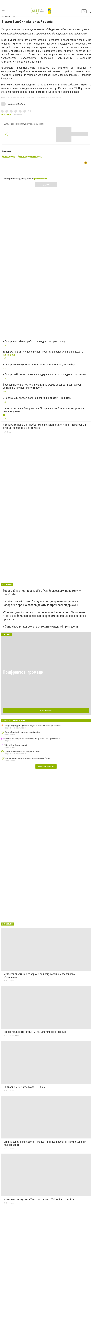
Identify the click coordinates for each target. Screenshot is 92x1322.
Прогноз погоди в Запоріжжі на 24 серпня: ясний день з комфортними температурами (43, 410)
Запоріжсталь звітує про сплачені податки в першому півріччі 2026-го (43, 351)
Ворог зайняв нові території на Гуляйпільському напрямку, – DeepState (42, 592)
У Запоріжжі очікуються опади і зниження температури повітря (39, 364)
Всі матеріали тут (46, 710)
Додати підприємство (46, 766)
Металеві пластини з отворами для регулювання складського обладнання (39, 975)
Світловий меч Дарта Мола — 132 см (24, 1087)
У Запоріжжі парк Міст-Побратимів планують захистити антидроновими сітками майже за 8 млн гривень (44, 426)
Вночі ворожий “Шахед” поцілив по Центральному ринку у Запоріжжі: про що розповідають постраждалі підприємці (40, 603)
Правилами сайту (40, 179)
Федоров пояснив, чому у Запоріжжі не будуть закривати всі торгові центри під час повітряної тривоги (42, 386)
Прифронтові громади (23, 672)
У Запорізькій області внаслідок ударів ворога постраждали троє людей (44, 374)
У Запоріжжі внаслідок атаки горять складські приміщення (41, 626)
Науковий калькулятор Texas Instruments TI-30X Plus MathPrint (39, 1199)
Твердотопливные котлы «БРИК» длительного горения (35, 1031)
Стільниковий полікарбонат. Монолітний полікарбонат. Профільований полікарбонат (45, 1143)
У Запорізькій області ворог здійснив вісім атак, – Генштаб (37, 398)
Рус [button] (84, 11)
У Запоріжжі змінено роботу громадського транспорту (34, 341)
